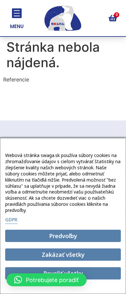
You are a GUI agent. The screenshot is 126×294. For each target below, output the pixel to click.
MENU (17, 26)
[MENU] (17, 13)
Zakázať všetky (63, 254)
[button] (46, 279)
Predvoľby (63, 236)
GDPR (11, 219)
